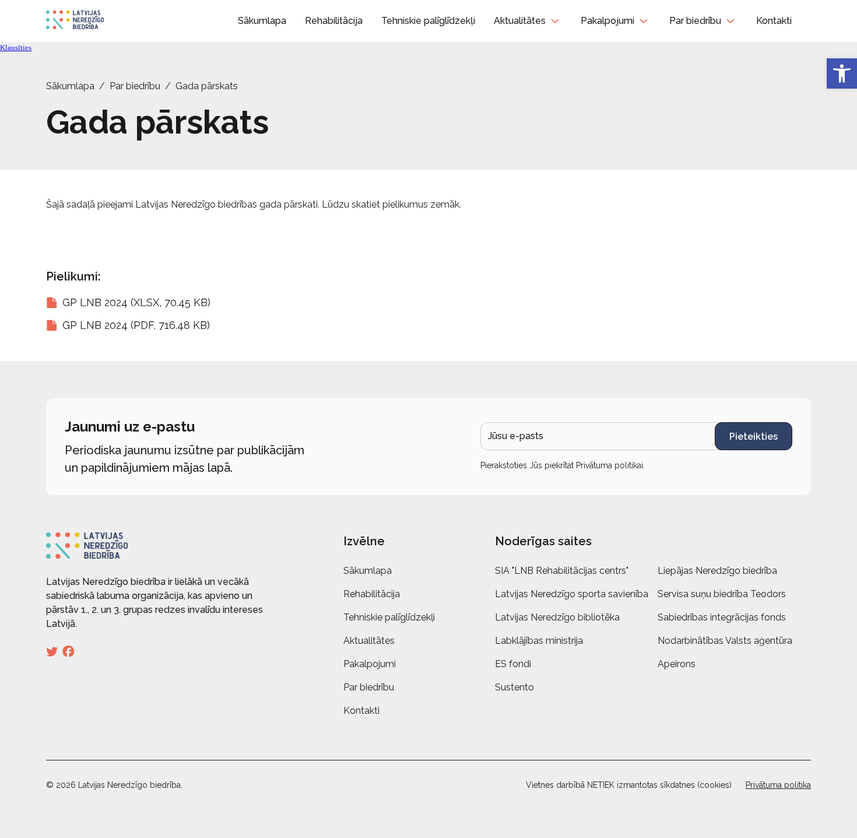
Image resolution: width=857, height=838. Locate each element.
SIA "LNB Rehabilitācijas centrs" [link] (561, 570)
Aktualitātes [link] (520, 20)
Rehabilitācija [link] (334, 20)
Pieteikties (753, 436)
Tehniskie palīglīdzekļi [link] (428, 20)
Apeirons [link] (677, 663)
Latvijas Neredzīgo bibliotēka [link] (557, 617)
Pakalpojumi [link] (607, 20)
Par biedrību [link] (695, 20)
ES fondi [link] (513, 663)
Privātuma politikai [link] (609, 465)
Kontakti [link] (774, 20)
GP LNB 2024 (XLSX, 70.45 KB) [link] (136, 302)
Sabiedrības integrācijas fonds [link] (722, 617)
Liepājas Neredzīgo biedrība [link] (717, 570)
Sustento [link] (514, 687)
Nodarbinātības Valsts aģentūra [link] (725, 640)
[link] (842, 73)
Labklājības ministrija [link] (539, 640)
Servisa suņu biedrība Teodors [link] (722, 593)
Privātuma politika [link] (778, 785)
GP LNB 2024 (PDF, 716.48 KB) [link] (136, 325)
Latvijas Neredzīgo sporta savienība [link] (571, 593)
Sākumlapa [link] (262, 20)
